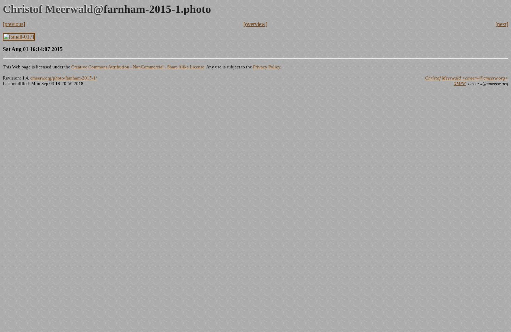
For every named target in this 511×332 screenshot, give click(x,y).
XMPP (460, 83)
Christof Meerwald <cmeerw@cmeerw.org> (466, 78)
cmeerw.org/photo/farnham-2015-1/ (63, 78)
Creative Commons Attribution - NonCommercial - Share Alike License (137, 66)
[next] (501, 24)
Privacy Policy (266, 66)
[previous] (14, 24)
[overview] (255, 24)
